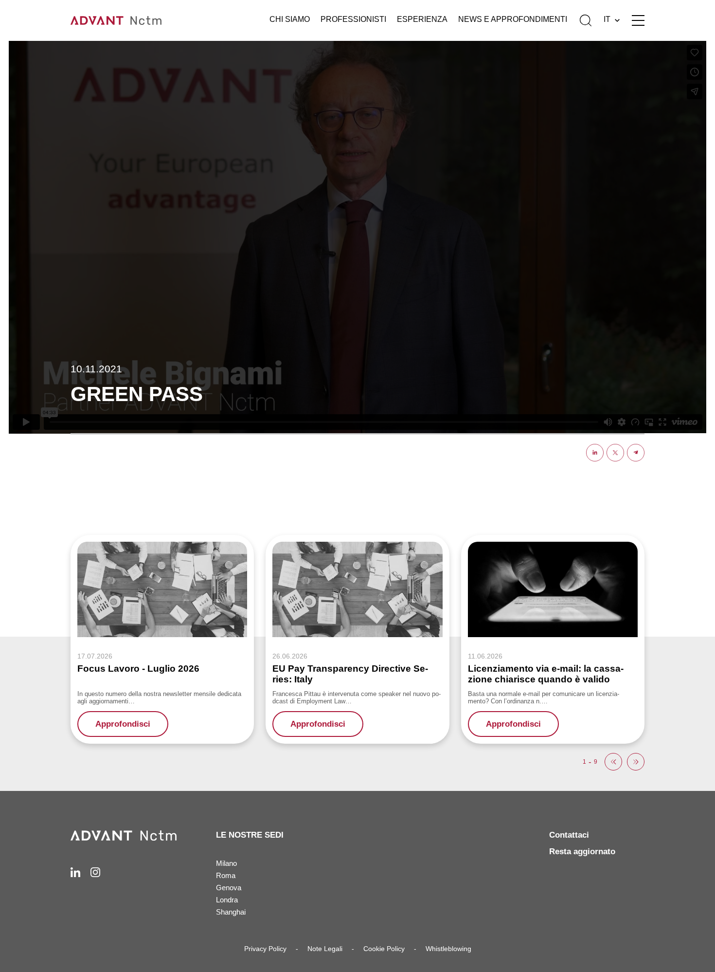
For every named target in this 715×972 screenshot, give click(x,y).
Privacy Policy (265, 949)
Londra (227, 900)
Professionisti (353, 19)
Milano (226, 863)
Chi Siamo (289, 19)
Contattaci (569, 835)
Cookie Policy (384, 949)
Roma (225, 875)
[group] (162, 639)
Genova (228, 887)
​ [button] (613, 761)
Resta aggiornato (582, 851)
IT (607, 19)
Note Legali (324, 949)
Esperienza (422, 19)
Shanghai (231, 912)
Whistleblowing (448, 949)
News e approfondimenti (512, 19)
